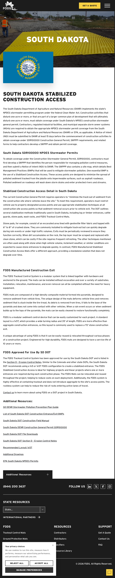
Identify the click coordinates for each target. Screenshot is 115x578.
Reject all (17, 563)
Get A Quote (90, 5)
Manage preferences (29, 570)
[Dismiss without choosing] (53, 545)
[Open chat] (109, 572)
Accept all (41, 563)
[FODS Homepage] (10, 5)
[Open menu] (107, 6)
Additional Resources (19, 474)
